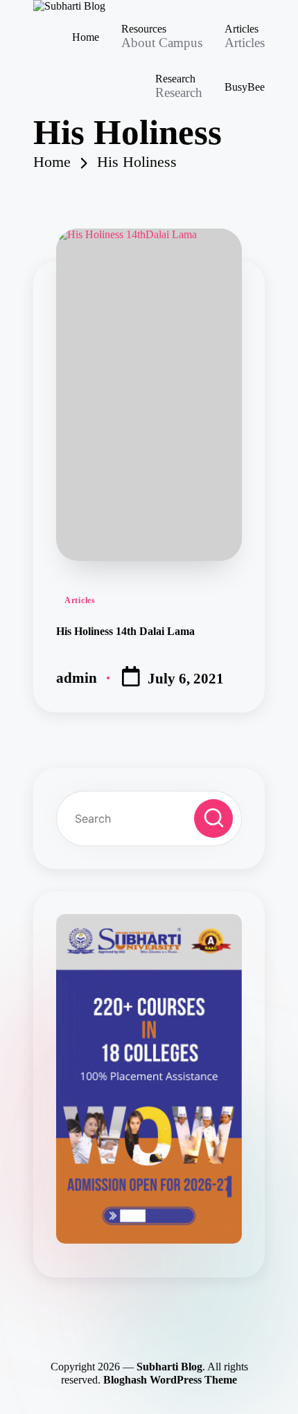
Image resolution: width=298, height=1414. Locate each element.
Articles (80, 600)
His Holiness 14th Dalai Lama (125, 631)
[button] (213, 818)
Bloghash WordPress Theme (170, 1380)
